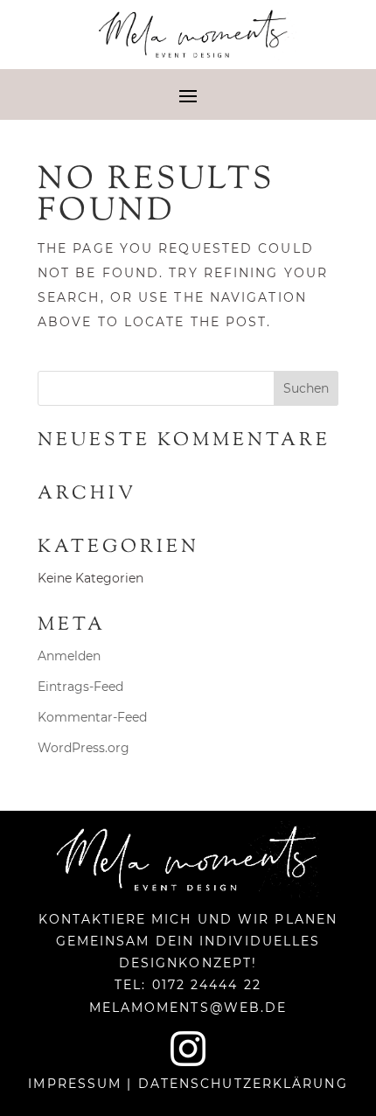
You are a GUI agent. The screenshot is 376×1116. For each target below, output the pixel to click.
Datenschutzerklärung (243, 1084)
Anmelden (69, 656)
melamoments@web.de (188, 1007)
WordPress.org (83, 748)
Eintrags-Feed (80, 686)
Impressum (75, 1084)
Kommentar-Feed (92, 717)
